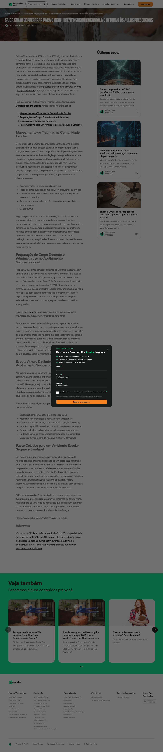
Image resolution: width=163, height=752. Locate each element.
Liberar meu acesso (81, 402)
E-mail (59, 375)
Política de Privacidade (87, 396)
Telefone (59, 383)
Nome (59, 366)
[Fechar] (108, 349)
